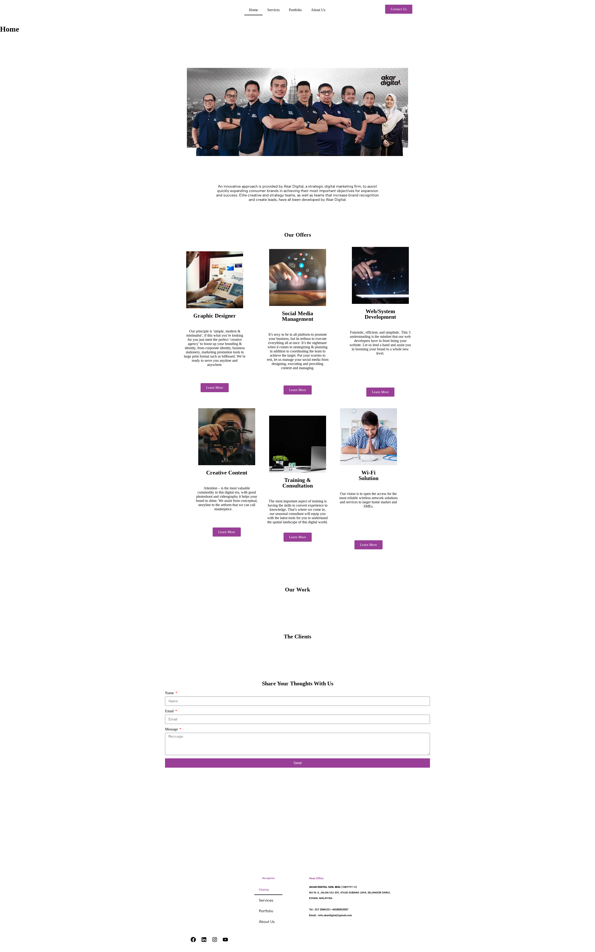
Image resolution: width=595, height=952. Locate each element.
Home (253, 10)
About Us (318, 10)
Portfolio (295, 10)
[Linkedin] (204, 939)
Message (172, 729)
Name (170, 693)
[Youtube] (225, 939)
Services (273, 10)
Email (170, 711)
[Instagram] (214, 939)
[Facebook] (193, 939)
